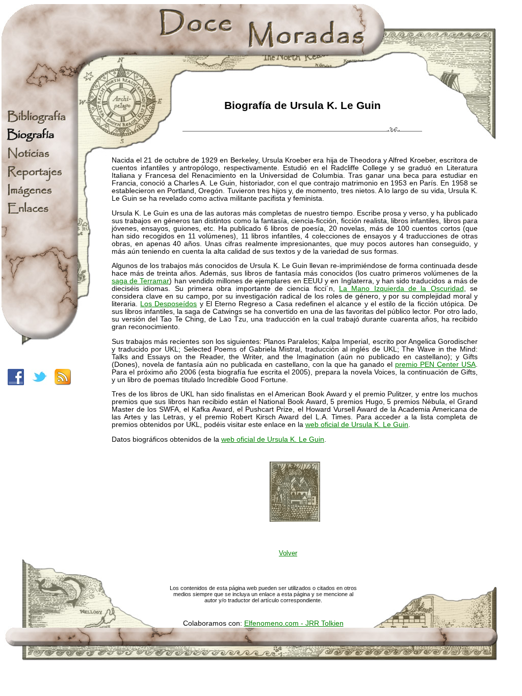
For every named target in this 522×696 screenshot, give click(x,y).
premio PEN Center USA (435, 364)
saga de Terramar (140, 281)
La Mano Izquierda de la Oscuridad (401, 288)
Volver (288, 553)
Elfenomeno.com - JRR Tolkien (294, 623)
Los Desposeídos (168, 304)
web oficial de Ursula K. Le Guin (272, 439)
